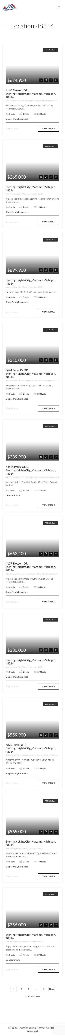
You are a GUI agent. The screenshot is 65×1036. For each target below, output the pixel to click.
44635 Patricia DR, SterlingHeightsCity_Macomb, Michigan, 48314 (31, 470)
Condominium (13, 495)
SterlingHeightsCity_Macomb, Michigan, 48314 (31, 188)
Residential (50, 50)
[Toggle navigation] (58, 7)
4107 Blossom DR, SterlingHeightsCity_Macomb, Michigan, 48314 (31, 567)
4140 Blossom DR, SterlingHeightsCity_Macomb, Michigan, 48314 (31, 94)
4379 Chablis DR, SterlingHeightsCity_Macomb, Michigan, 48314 (31, 748)
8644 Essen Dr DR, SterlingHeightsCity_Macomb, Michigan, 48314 (31, 373)
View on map (12, 128)
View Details (48, 128)
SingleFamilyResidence (17, 118)
